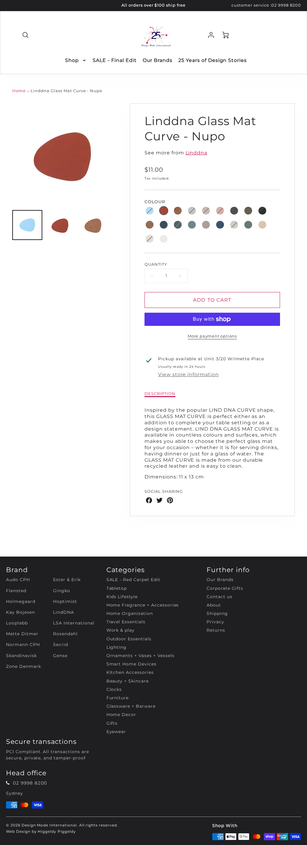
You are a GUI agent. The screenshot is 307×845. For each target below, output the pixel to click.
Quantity (156, 264)
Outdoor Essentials (128, 639)
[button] (150, 211)
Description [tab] (160, 393)
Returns (216, 630)
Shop (72, 60)
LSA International (73, 623)
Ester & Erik (67, 579)
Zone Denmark (23, 666)
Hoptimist (65, 601)
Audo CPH (18, 579)
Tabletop (116, 588)
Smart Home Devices (131, 664)
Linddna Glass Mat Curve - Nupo (66, 91)
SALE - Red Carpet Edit (133, 579)
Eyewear (116, 731)
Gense (60, 655)
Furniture (117, 697)
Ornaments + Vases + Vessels (140, 655)
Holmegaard (20, 601)
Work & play (120, 630)
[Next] (119, 154)
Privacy (215, 621)
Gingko (61, 590)
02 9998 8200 (286, 5)
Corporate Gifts (225, 588)
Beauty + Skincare (127, 681)
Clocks (114, 689)
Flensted (16, 590)
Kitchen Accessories (130, 672)
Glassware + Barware (131, 706)
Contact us (219, 596)
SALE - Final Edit (114, 60)
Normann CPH (23, 644)
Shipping (217, 613)
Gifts (112, 723)
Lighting (116, 647)
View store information (188, 374)
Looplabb (17, 623)
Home (19, 91)
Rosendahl (65, 633)
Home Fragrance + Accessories (142, 605)
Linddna (196, 153)
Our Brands (158, 60)
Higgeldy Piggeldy (57, 831)
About (214, 605)
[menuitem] (76, 60)
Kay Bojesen (20, 612)
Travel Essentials (125, 621)
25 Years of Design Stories (212, 60)
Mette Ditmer (22, 633)
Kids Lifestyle (122, 596)
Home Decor (121, 714)
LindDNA (63, 612)
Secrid (60, 644)
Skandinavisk (21, 655)
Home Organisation (129, 613)
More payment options (212, 336)
